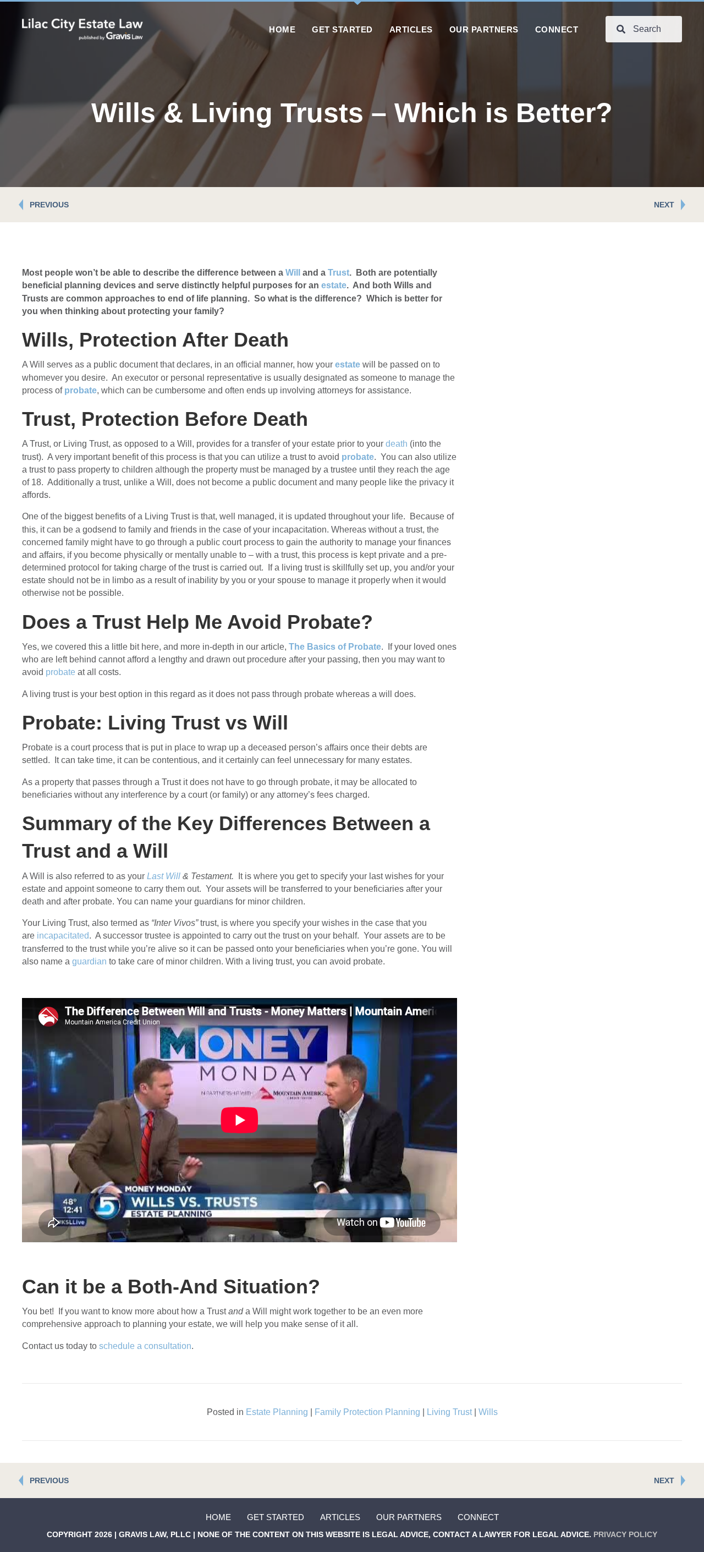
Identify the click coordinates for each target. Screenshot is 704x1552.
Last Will (163, 876)
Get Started (275, 1517)
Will (292, 272)
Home (218, 1517)
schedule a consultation (145, 1346)
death (397, 443)
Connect (478, 1517)
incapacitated (63, 935)
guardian (89, 961)
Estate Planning (277, 1412)
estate (333, 285)
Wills (488, 1412)
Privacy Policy (625, 1534)
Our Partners (409, 1517)
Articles (340, 1517)
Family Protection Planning (367, 1412)
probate (60, 672)
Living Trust (449, 1412)
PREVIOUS (49, 204)
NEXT (664, 204)
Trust (338, 272)
